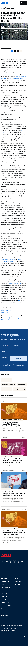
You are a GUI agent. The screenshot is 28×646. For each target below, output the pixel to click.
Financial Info (5, 581)
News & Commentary (7, 8)
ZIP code (4, 357)
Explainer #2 (15, 95)
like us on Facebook (19, 319)
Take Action (18, 581)
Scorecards (4, 615)
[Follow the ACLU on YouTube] (6, 561)
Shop (16, 578)
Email (3, 351)
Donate (23, 3)
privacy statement (21, 365)
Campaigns (4, 596)
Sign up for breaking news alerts (17, 318)
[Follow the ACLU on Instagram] (10, 561)
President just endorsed (15, 283)
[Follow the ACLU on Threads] (18, 561)
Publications (4, 612)
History (3, 584)
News (2, 609)
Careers (3, 575)
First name (4, 345)
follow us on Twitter (6, 319)
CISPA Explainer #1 (6, 309)
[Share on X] (15, 51)
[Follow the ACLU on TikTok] (14, 561)
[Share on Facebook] (12, 51)
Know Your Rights (6, 605)
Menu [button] (16, 3)
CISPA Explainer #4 (6, 313)
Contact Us (4, 578)
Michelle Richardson (6, 48)
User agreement (4, 628)
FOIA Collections (6, 602)
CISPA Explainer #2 (6, 311)
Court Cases (4, 599)
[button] (18, 51)
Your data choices (5, 630)
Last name (15, 345)
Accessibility (14, 630)
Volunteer (18, 584)
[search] (25, 636)
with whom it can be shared (16, 78)
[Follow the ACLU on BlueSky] (22, 561)
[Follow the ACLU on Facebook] (2, 561)
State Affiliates (5, 587)
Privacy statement (14, 628)
